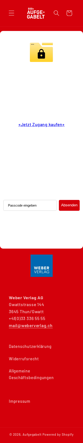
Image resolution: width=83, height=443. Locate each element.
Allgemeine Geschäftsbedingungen (31, 374)
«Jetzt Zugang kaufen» (41, 124)
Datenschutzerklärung (30, 346)
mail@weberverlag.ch (31, 325)
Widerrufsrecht (24, 358)
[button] (11, 13)
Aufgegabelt (32, 434)
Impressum (19, 401)
